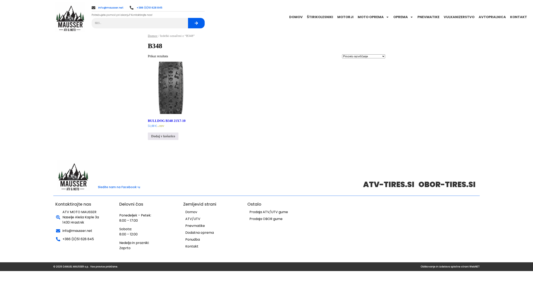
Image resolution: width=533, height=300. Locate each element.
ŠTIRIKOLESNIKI (320, 17)
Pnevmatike (428, 17)
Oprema (400, 17)
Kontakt (518, 17)
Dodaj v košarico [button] (163, 136)
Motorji (345, 17)
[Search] (196, 23)
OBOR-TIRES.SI (447, 184)
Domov (296, 17)
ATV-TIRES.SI (388, 184)
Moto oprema (371, 17)
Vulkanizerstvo (459, 17)
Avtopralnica (492, 17)
